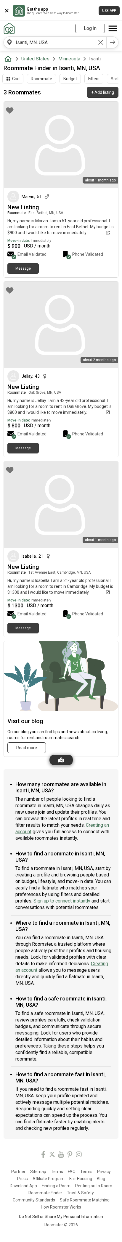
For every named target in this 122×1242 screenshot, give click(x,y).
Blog (101, 1178)
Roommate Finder (45, 1192)
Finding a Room (56, 1185)
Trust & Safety (80, 1192)
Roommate (41, 78)
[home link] (9, 28)
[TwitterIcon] (52, 1155)
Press (22, 1178)
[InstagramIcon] (78, 1155)
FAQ (72, 1171)
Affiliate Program (49, 1178)
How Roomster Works (61, 1207)
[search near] (9, 42)
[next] (112, 42)
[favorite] (10, 110)
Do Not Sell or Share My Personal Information (61, 1216)
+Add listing (102, 92)
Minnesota (69, 59)
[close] (6, 10)
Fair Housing (80, 1178)
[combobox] (55, 42)
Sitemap (38, 1171)
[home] (9, 58)
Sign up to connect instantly (61, 901)
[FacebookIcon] (43, 1155)
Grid (16, 78)
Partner (18, 1171)
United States (35, 59)
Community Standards (34, 1200)
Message (23, 268)
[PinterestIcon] (69, 1155)
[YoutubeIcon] (61, 1155)
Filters (93, 78)
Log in (90, 28)
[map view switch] (61, 759)
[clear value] (101, 42)
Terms (57, 1171)
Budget (70, 78)
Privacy (104, 1171)
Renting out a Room (93, 1185)
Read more (26, 747)
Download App (23, 1185)
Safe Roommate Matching (85, 1200)
